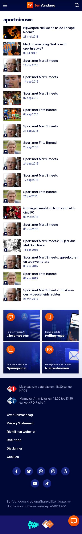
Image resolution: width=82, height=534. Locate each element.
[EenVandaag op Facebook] (16, 471)
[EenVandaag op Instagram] (53, 471)
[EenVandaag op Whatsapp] (41, 471)
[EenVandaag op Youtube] (35, 483)
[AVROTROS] (33, 525)
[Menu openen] (5, 5)
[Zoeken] (77, 5)
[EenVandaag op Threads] (65, 471)
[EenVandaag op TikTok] (47, 483)
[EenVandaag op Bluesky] (29, 471)
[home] (41, 5)
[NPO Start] (48, 524)
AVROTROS (58, 506)
